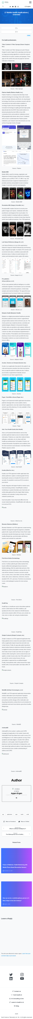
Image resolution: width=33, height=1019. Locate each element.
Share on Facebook (11, 821)
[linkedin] (15, 6)
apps (16, 814)
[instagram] (18, 6)
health (22, 814)
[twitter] (10, 6)
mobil (27, 814)
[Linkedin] (16, 798)
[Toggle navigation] (30, 2)
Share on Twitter (25, 821)
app (3, 814)
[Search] (3, 6)
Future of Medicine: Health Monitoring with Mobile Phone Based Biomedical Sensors (15, 866)
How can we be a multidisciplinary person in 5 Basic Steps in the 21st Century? (16, 899)
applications (9, 814)
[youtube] (13, 6)
